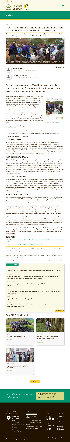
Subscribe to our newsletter (47, 395)
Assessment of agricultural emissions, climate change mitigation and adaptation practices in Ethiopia (34, 285)
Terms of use (60, 438)
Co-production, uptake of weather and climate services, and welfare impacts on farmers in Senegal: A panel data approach (34, 305)
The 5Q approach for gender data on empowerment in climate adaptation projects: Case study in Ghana (33, 292)
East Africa (35, 36)
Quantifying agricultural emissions (33, 34)
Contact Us (60, 422)
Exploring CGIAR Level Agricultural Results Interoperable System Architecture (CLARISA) (33, 271)
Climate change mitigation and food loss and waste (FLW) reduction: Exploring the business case (35, 241)
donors (36, 428)
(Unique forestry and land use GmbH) (25, 70)
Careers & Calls (60, 418)
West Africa (44, 36)
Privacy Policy (52, 438)
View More (34, 381)
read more (59, 310)
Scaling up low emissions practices (21, 36)
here (57, 122)
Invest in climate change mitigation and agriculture (27, 244)
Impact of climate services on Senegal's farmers (21, 299)
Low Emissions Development (14, 34)
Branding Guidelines (60, 428)
